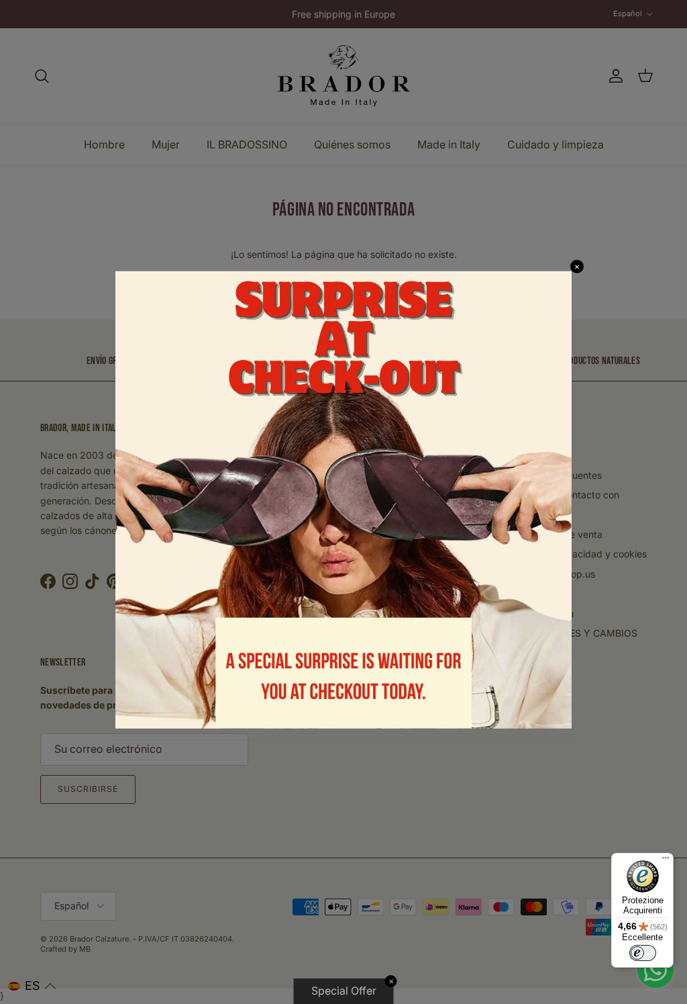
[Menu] (665, 861)
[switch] (642, 953)
